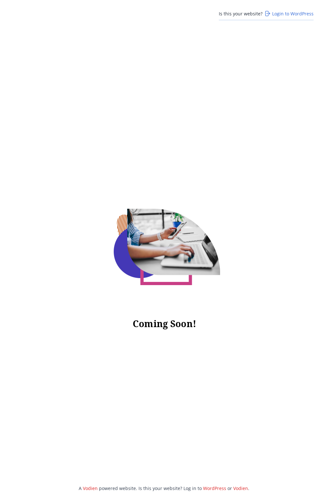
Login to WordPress (293, 14)
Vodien (90, 488)
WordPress (214, 488)
